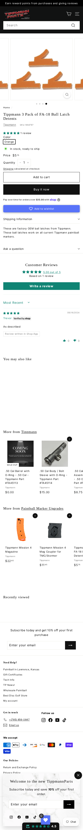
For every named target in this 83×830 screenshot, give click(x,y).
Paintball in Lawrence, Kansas (21, 669)
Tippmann (9, 124)
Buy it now (41, 189)
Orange (9, 141)
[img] (11, 313)
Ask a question (13, 248)
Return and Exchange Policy (20, 767)
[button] (11, 133)
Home (6, 107)
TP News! (9, 685)
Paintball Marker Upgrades (42, 508)
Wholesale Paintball (15, 690)
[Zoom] (66, 94)
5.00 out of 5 (52, 272)
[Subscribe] (69, 804)
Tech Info (8, 679)
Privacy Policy (12, 772)
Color (6, 137)
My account (10, 700)
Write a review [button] (41, 286)
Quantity (9, 162)
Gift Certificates (12, 674)
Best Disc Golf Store (15, 695)
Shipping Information (17, 219)
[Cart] (68, 14)
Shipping (8, 168)
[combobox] (41, 25)
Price (6, 155)
